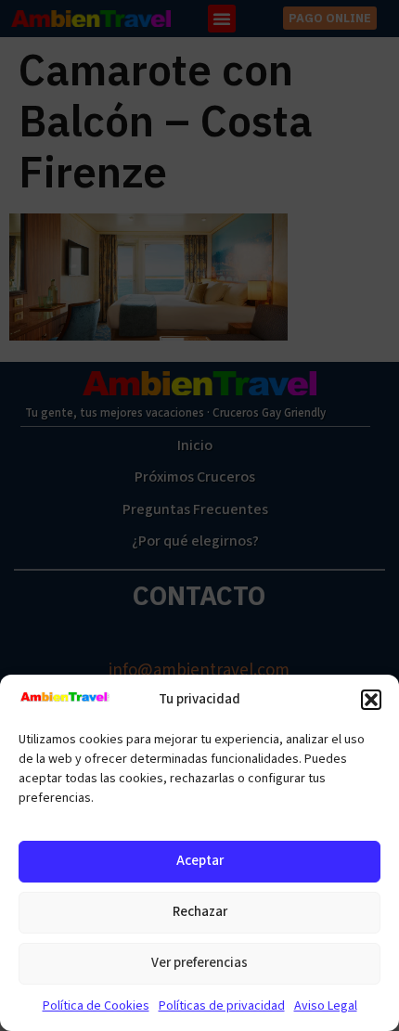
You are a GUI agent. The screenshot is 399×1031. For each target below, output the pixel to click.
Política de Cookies (96, 1006)
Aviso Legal (325, 1006)
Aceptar (200, 860)
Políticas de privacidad (222, 1006)
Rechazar (200, 911)
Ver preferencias (199, 963)
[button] (371, 699)
